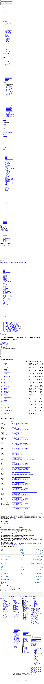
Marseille (5, 394)
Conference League (8, 32)
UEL (4, 210)
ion (5, 192)
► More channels (3, 317)
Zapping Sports (8, 203)
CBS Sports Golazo (8, 185)
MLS (4, 213)
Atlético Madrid (8, 68)
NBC (6, 158)
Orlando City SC (9, 93)
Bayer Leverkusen (7, 386)
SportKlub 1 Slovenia (16, 493)
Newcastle (6, 411)
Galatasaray (6, 408)
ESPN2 (6, 160)
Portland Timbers (9, 110)
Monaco (5, 388)
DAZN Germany (15, 452)
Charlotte (15, 618)
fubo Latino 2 (7, 191)
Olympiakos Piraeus (7, 397)
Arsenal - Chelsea (37, 637)
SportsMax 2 (14, 424)
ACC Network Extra (9, 178)
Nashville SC (8, 85)
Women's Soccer (37, 647)
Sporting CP (6, 379)
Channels (4, 120)
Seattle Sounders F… (10, 114)
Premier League (8, 33)
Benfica (5, 364)
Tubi (3, 313)
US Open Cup (7, 24)
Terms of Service (15, 590)
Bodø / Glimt (6, 413)
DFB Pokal (7, 40)
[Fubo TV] (2, 262)
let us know (14, 518)
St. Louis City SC (9, 107)
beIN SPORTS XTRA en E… (10, 183)
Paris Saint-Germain (8, 78)
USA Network (7, 171)
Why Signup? (17, 588)
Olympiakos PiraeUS (12, 525)
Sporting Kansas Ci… (10, 116)
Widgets (35, 649)
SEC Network (7, 197)
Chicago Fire (8, 87)
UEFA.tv (13, 462)
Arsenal (6, 59)
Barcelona (7, 66)
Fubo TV (35, 601)
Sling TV (35, 600)
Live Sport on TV (37, 662)
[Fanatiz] (21, 262)
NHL (40, 663)
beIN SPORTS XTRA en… (26, 633)
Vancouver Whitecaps (15, 632)
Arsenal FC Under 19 (8, 410)
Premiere (6, 196)
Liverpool (7, 61)
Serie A (6, 35)
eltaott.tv (13, 440)
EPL (3, 215)
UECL (4, 211)
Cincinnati (15, 619)
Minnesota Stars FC (9, 111)
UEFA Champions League (7, 251)
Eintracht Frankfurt (7, 392)
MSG (6, 194)
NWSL (6, 25)
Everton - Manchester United (34, 635)
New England (16, 617)
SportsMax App (19, 424)
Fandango (7, 189)
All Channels (5, 204)
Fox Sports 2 (7, 165)
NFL (37, 663)
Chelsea (6, 60)
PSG (5, 380)
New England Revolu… (10, 88)
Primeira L (5, 221)
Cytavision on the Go (23, 443)
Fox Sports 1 (7, 163)
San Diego (16, 642)
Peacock (6, 177)
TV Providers (33, 598)
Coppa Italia (7, 41)
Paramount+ (7, 167)
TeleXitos (7, 199)
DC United (8, 95)
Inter (5, 382)
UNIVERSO (7, 174)
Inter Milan (7, 70)
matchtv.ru (23, 489)
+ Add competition (6, 245)
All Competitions (6, 53)
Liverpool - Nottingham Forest (35, 616)
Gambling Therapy (25, 673)
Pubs (34, 655)
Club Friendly (7, 51)
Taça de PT (5, 222)
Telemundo (7, 173)
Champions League (8, 30)
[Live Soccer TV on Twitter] (36, 642)
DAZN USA (7, 172)
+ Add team (5, 235)
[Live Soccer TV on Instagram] (36, 644)
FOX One (7, 190)
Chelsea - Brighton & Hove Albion (36, 618)
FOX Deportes (7, 175)
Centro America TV (8, 186)
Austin (15, 646)
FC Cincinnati (8, 90)
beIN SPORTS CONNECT (23, 423)
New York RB (16, 621)
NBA (35, 663)
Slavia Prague (6, 391)
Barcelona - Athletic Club (35, 612)
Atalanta (5, 404)
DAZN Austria (14, 427)
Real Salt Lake (8, 109)
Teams (4, 55)
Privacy (35, 651)
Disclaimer (36, 652)
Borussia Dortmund (8, 77)
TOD (29, 423)
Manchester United (8, 63)
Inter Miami (16, 615)
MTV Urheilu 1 (14, 449)
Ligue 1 (6, 37)
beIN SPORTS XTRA (9, 182)
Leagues (4, 19)
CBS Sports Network (9, 159)
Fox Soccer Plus (8, 161)
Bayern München (8, 76)
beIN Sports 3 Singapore (32, 492)
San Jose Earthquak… (10, 105)
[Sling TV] (7, 262)
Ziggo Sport (14, 480)
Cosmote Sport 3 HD (15, 453)
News (4, 206)
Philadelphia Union (9, 97)
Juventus (6, 69)
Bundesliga (7, 36)
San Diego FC (8, 112)
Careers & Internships (38, 653)
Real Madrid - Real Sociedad (35, 610)
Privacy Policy (7, 590)
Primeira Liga (7, 38)
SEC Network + (8, 198)
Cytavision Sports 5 (15, 443)
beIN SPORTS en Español (7, 281)
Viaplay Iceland (14, 460)
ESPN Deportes (8, 162)
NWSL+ (6, 195)
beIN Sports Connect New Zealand (18, 482)
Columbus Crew (17, 630)
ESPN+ (6, 164)
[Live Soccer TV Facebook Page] (36, 640)
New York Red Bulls (9, 92)
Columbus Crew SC (10, 99)
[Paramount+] (17, 262)
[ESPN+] (25, 262)
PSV (5, 389)
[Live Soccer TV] (3, 0)
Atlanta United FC (9, 96)
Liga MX (4, 214)
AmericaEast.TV (8, 180)
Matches (4, 7)
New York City (16, 620)
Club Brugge (6, 366)
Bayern (5, 401)
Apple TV (7, 166)
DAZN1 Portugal (15, 485)
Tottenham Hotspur (8, 64)
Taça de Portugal (8, 39)
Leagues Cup (7, 45)
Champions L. (5, 209)
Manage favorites (4, 230)
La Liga (6, 34)
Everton (6, 65)
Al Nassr (6, 80)
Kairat (5, 403)
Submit (13, 588)
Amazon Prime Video (9, 179)
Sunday (6, 14)
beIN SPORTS (7, 155)
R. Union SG (6, 407)
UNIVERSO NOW (11, 544)
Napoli (6, 72)
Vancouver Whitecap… (10, 101)
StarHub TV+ (14, 492)
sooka (32, 474)
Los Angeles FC (17, 634)
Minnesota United (17, 641)
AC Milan (7, 71)
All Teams (4, 118)
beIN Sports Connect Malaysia (17, 474)
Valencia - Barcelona (38, 636)
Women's (4, 207)
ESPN (6, 157)
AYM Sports (7, 181)
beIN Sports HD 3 (15, 423)
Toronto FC (8, 94)
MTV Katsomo (20, 449)
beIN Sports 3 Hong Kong (29, 459)
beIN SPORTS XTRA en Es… (8, 296)
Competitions (3, 243)
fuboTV (6, 169)
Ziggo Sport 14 (19, 480)
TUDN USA (7, 170)
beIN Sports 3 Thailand (16, 435)
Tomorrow (7, 12)
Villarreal (5, 369)
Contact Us (36, 660)
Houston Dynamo (9, 102)
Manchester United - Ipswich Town (35, 622)
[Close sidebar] (0, 333)
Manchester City (8, 62)
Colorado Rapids (9, 108)
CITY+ (6, 187)
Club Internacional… (9, 86)
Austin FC (8, 115)
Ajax (5, 383)
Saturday (6, 13)
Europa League (8, 31)
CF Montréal (8, 98)
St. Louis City (16, 637)
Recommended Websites (36, 657)
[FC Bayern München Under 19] (4, 344)
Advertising (36, 650)
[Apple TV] (12, 262)
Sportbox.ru (19, 489)
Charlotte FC (8, 89)
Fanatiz (6, 154)
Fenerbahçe (7, 79)
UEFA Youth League (4, 334)
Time (7, 228)
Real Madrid (7, 67)
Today (6, 11)
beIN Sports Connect (24, 435)
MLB (35, 664)
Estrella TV (7, 188)
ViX (20, 544)
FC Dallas (7, 106)
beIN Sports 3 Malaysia (27, 474)
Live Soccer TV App (37, 648)
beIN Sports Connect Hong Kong (18, 459)
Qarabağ (5, 414)
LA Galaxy (8, 113)
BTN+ (6, 184)
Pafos (5, 405)
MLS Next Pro (7, 193)
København (6, 395)
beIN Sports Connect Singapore (22, 492)
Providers (35, 654)
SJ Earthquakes (16, 635)
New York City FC (9, 91)
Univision (7, 176)
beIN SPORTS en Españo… (10, 168)
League (3, 228)
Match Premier (14, 489)
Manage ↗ (5, 232)
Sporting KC (16, 647)
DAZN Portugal (21, 485)
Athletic (5, 370)
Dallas (15, 636)
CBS (6, 156)
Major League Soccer (9, 23)
